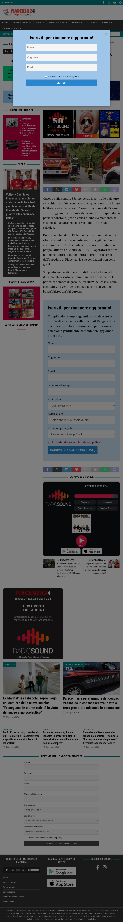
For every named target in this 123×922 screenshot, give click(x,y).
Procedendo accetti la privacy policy (63, 76)
